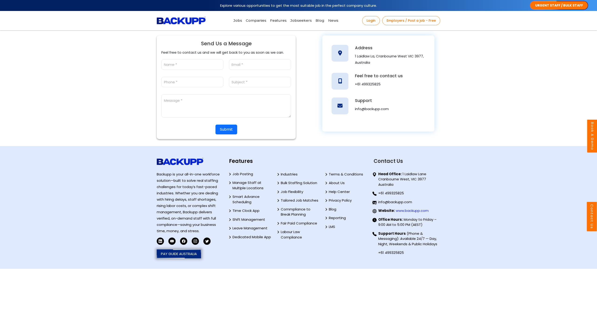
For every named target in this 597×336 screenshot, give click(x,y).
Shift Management (249, 219)
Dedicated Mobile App (252, 236)
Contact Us (592, 216)
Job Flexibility (292, 191)
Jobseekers (301, 20)
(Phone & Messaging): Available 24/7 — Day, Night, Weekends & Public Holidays (407, 238)
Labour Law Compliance (291, 234)
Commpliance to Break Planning (295, 212)
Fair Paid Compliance (299, 223)
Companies (256, 20)
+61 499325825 (368, 84)
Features (278, 20)
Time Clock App (246, 210)
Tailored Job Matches (299, 200)
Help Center (339, 191)
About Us (337, 182)
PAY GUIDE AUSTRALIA (179, 253)
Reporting (337, 217)
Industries (289, 174)
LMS (332, 226)
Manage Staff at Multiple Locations (248, 185)
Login (371, 20)
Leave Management (250, 228)
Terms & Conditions (346, 174)
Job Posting (243, 174)
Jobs (237, 20)
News (333, 20)
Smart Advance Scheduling (246, 199)
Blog (320, 20)
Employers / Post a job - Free (411, 20)
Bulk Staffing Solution (299, 182)
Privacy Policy (340, 200)
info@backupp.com (372, 108)
